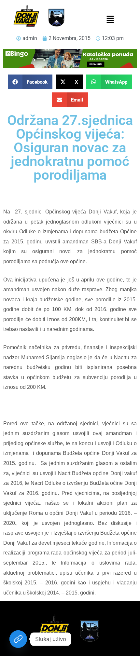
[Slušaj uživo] (18, 639)
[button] (110, 20)
